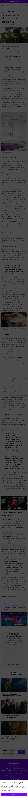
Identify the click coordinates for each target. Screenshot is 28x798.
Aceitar (14, 794)
